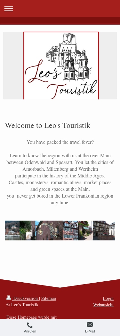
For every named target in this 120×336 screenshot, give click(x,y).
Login (108, 298)
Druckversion (25, 298)
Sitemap (48, 298)
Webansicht (103, 304)
